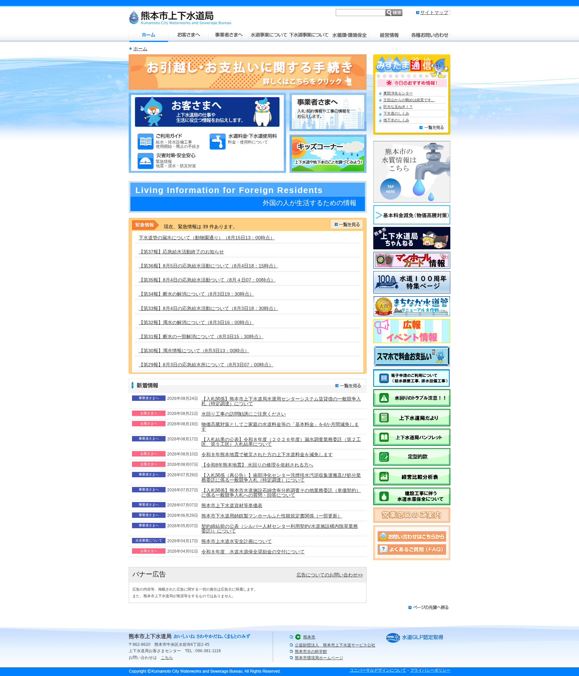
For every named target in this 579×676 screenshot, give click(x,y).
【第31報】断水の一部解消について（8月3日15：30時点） (201, 336)
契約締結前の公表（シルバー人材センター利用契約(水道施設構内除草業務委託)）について (279, 529)
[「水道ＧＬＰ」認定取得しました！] (414, 642)
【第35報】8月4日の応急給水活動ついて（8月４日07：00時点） (207, 280)
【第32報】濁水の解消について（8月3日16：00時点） (196, 322)
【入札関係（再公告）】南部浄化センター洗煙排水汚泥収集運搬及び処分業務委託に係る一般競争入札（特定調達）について (281, 478)
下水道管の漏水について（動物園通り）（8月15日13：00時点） (207, 237)
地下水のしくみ (396, 120)
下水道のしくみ (396, 113)
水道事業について (269, 35)
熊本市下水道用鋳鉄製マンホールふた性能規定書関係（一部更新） (271, 515)
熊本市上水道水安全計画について (236, 541)
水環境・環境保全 (350, 35)
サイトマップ (434, 12)
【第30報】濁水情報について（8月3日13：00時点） (194, 350)
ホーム (149, 35)
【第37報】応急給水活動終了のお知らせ (181, 251)
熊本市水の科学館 (311, 651)
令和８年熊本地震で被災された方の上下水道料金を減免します (267, 454)
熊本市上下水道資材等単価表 (231, 505)
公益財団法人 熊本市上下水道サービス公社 (335, 645)
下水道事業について (310, 35)
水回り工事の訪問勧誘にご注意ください (243, 414)
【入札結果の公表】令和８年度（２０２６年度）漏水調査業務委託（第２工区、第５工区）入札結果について (281, 442)
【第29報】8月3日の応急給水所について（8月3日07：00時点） (206, 364)
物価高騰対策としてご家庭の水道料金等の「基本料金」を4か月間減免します (280, 427)
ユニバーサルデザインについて (378, 670)
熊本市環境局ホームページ (319, 658)
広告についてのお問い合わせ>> (330, 574)
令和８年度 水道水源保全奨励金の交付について (253, 551)
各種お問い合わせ (430, 35)
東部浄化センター (398, 93)
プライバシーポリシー (430, 670)
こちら (167, 657)
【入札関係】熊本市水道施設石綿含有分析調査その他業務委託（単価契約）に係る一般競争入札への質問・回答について (281, 493)
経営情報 (390, 35)
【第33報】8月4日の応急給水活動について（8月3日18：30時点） (208, 308)
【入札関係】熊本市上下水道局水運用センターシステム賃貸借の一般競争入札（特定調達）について (281, 401)
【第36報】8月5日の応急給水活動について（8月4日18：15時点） (208, 265)
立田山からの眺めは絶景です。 (409, 100)
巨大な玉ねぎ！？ (398, 107)
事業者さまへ (229, 35)
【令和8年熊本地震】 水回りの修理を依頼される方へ (257, 465)
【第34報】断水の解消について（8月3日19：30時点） (196, 294)
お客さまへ (189, 35)
